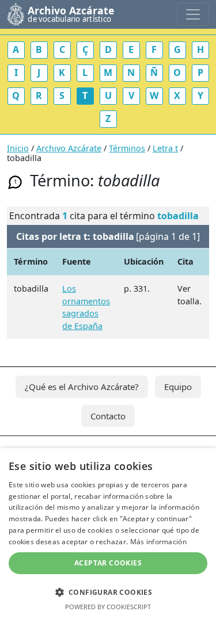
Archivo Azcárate (68, 148)
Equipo (178, 386)
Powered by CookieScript (108, 606)
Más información (158, 542)
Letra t (165, 148)
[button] (108, 592)
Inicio (18, 148)
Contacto (108, 416)
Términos (127, 148)
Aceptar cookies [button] (108, 563)
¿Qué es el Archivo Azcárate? (82, 386)
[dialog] (108, 533)
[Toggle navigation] (193, 14)
